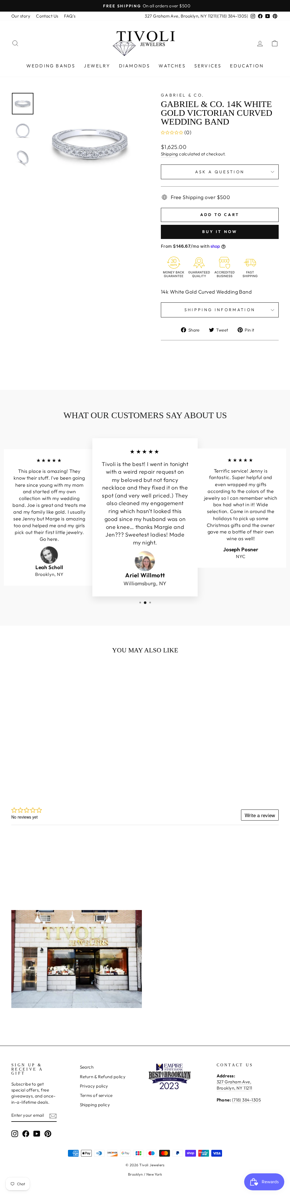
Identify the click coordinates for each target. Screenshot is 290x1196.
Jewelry (97, 66)
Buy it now (220, 231)
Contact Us (47, 16)
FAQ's (70, 16)
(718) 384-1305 (232, 16)
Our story (20, 16)
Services (208, 66)
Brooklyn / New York (145, 1174)
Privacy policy (94, 1086)
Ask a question (219, 171)
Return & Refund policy (103, 1076)
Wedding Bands (51, 66)
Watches (172, 66)
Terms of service (96, 1095)
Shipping (169, 154)
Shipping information (219, 309)
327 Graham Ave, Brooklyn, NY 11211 (180, 16)
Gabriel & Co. (182, 95)
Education (247, 66)
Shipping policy (95, 1104)
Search (87, 1067)
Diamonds (134, 66)
